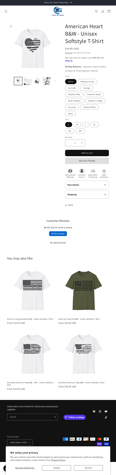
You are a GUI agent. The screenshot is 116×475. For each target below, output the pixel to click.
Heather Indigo (95, 100)
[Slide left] (10, 81)
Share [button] (70, 205)
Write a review (58, 233)
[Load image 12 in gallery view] (28, 81)
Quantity (68, 137)
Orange (86, 88)
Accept (56, 467)
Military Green (87, 81)
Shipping (68, 53)
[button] (6, 11)
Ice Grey (72, 107)
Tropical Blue (89, 107)
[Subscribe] (55, 417)
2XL (69, 131)
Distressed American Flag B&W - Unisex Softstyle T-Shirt (81, 383)
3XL (80, 131)
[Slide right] (55, 81)
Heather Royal (94, 94)
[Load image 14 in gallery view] (47, 81)
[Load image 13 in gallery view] (37, 81)
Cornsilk (72, 88)
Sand (70, 113)
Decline (88, 467)
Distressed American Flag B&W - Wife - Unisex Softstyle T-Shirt (31, 384)
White (71, 81)
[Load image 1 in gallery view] (18, 81)
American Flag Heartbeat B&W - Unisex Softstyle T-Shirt (30, 319)
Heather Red (74, 94)
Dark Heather (74, 100)
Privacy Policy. (58, 460)
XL (94, 124)
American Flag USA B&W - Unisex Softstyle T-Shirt (79, 319)
